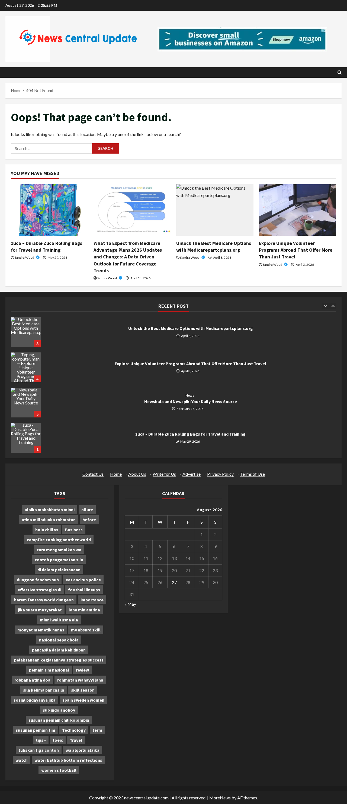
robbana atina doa (32, 680)
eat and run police (83, 579)
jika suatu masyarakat (40, 609)
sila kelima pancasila (43, 690)
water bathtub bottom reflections (68, 760)
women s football (58, 770)
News (189, 395)
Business (74, 529)
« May (130, 604)
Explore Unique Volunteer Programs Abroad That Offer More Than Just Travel (295, 250)
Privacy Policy (220, 473)
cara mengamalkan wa (59, 549)
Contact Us (93, 473)
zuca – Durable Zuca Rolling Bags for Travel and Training (26, 438)
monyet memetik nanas (40, 630)
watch (21, 760)
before (89, 519)
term (97, 730)
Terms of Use (252, 473)
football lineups (84, 589)
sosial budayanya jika (35, 700)
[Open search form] (340, 72)
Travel (76, 740)
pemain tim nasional (49, 670)
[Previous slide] (325, 306)
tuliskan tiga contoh (38, 750)
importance (92, 599)
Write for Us (164, 473)
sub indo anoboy (59, 710)
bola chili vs (46, 529)
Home (116, 473)
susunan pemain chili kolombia (58, 720)
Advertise (191, 473)
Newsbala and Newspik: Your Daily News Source (26, 402)
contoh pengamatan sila (59, 559)
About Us (137, 473)
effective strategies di (39, 589)
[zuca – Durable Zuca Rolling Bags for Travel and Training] (49, 210)
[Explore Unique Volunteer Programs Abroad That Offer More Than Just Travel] (297, 210)
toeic (58, 740)
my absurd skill (86, 630)
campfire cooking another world (59, 539)
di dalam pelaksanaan (59, 569)
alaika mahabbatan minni (50, 509)
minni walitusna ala (59, 620)
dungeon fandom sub (38, 579)
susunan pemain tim (35, 730)
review (82, 670)
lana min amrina (84, 609)
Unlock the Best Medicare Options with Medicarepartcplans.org (26, 332)
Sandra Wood (25, 257)
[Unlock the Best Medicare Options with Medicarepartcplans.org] (214, 210)
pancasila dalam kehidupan (59, 650)
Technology (74, 730)
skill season (83, 690)
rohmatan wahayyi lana (80, 680)
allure (87, 509)
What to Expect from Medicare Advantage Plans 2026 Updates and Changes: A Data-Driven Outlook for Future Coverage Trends (128, 257)
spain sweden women (83, 700)
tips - (41, 740)
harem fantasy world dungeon (44, 599)
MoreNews (220, 797)
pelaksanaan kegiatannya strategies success (59, 660)
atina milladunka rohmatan (49, 519)
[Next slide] (332, 306)
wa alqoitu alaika (82, 750)
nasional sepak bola (59, 640)
